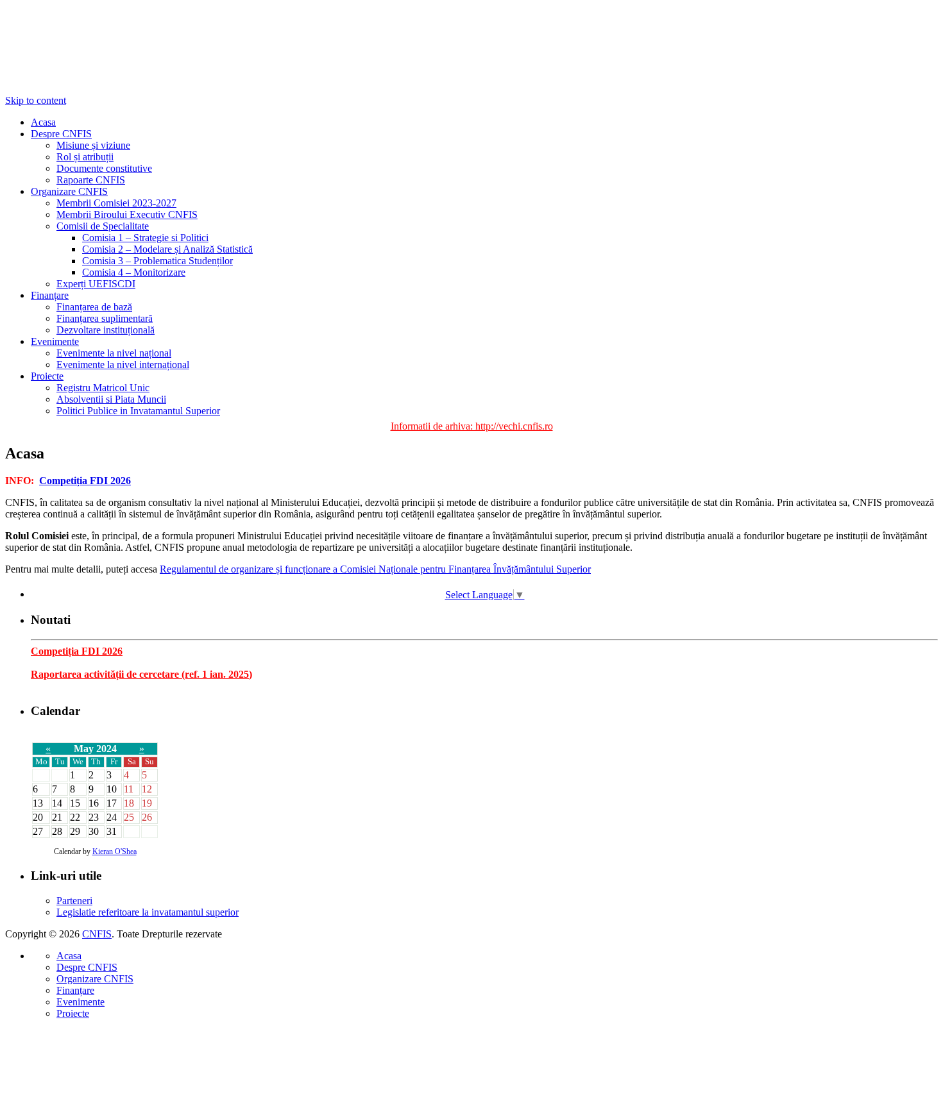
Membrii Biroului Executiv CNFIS (127, 214)
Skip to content (35, 100)
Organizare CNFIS (69, 191)
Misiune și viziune (93, 145)
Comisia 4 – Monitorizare (133, 272)
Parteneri (74, 900)
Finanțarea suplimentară (104, 318)
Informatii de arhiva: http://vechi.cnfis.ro (472, 426)
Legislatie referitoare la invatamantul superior (147, 912)
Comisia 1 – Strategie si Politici (145, 237)
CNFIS (97, 933)
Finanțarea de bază (94, 306)
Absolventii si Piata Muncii (111, 399)
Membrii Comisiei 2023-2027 (116, 202)
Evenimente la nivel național (113, 353)
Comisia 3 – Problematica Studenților (157, 260)
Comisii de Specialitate (102, 226)
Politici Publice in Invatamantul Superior (138, 410)
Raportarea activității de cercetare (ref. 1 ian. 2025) (141, 674)
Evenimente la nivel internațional (122, 364)
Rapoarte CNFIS (90, 179)
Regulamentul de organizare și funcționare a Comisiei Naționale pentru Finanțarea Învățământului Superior (375, 569)
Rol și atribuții (85, 156)
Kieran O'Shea (114, 851)
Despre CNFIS (61, 133)
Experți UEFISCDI (95, 283)
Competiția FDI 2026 (77, 651)
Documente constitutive (104, 168)
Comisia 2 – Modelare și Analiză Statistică (167, 249)
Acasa (43, 122)
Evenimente (55, 341)
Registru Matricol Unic (102, 387)
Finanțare (50, 295)
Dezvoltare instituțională (105, 329)
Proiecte (47, 376)
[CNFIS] (69, 50)
